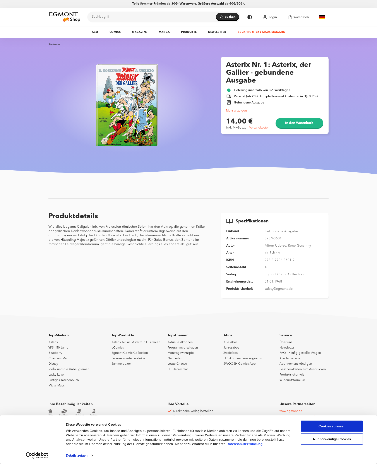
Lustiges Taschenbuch (63, 380)
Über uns (285, 342)
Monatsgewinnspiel (181, 352)
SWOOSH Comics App (239, 363)
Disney (53, 363)
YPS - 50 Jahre (58, 347)
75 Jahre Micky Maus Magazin (261, 32)
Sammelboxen (121, 363)
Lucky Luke (56, 374)
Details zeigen (76, 455)
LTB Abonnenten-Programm (242, 358)
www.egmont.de (290, 411)
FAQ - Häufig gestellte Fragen (300, 352)
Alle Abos (230, 342)
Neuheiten (175, 358)
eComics (117, 347)
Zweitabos (230, 352)
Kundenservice (289, 358)
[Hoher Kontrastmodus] (249, 17)
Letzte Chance (177, 363)
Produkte (189, 32)
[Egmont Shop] (64, 17)
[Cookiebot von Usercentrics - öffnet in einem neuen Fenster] (37, 455)
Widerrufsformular (292, 380)
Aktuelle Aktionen (180, 342)
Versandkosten (259, 127)
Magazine (139, 32)
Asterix (53, 342)
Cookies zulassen (332, 426)
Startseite (54, 44)
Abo (95, 32)
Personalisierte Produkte (128, 358)
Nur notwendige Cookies (332, 439)
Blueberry (55, 352)
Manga (164, 32)
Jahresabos (231, 347)
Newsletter (217, 32)
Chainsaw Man (58, 358)
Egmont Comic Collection (129, 352)
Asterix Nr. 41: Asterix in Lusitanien (135, 342)
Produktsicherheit (291, 374)
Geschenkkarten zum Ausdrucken (302, 369)
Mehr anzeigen (236, 110)
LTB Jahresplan (178, 369)
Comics (115, 32)
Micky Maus (56, 385)
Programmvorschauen (183, 347)
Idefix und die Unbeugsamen (68, 369)
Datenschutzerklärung (244, 444)
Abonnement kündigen (295, 363)
